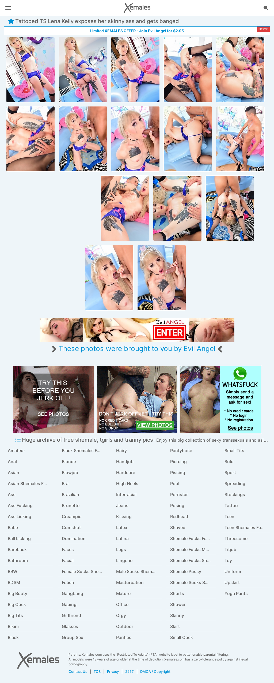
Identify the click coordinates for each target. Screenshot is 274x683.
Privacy (113, 671)
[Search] (266, 8)
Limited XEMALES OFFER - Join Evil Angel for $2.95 (137, 30)
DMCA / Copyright (155, 671)
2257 (129, 671)
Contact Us (77, 671)
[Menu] (8, 8)
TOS (97, 671)
